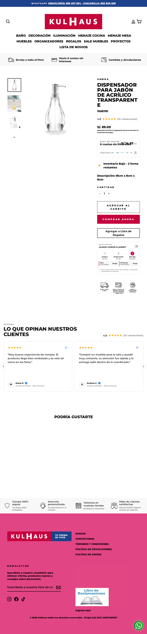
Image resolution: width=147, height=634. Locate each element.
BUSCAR (80, 533)
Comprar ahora (118, 219)
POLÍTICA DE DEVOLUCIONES (93, 549)
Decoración (40, 35)
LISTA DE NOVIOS (74, 47)
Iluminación (64, 35)
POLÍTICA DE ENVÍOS (88, 554)
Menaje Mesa (119, 35)
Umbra (103, 79)
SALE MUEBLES (96, 41)
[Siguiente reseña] (143, 366)
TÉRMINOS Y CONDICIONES (92, 544)
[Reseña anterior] (3, 366)
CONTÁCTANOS (84, 538)
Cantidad (106, 187)
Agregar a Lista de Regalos (118, 233)
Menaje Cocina (91, 35)
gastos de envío (121, 130)
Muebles (24, 41)
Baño (21, 35)
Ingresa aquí (83, 610)
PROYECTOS (121, 41)
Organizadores (48, 41)
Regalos (73, 41)
